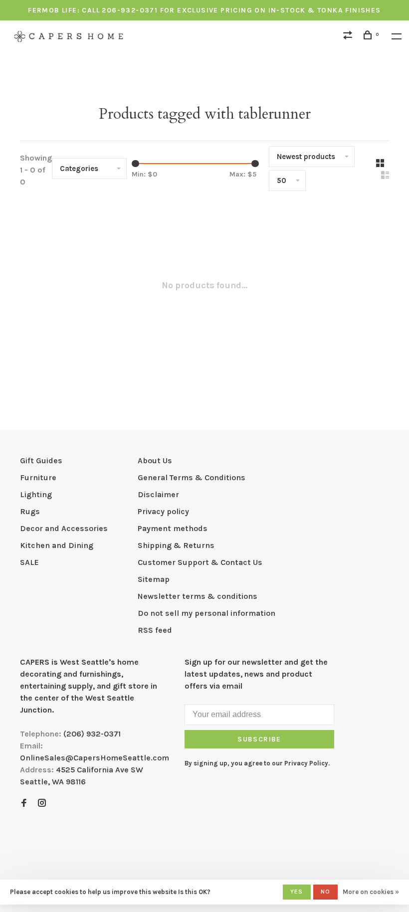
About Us (155, 460)
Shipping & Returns (176, 545)
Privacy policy (163, 511)
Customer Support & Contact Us (200, 562)
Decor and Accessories (64, 528)
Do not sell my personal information (206, 613)
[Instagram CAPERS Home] (42, 803)
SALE (29, 562)
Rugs (30, 511)
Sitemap (154, 579)
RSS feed (155, 630)
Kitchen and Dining (56, 545)
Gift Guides (41, 460)
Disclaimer (158, 494)
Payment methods (172, 528)
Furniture (38, 477)
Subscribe (259, 739)
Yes (296, 891)
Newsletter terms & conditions (197, 596)
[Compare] (349, 36)
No (325, 891)
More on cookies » (371, 892)
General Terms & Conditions (191, 477)
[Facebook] (24, 803)
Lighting (36, 494)
